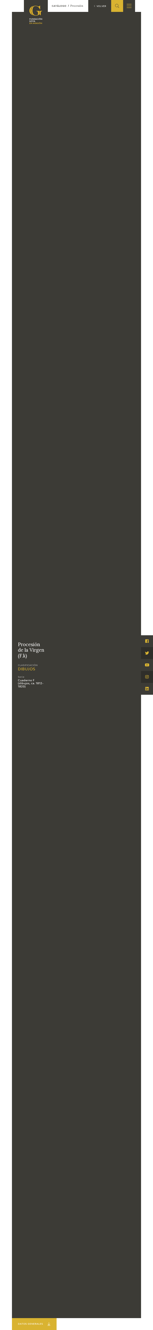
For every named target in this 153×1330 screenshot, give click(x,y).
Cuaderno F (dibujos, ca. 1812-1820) (31, 683)
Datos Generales (30, 1324)
